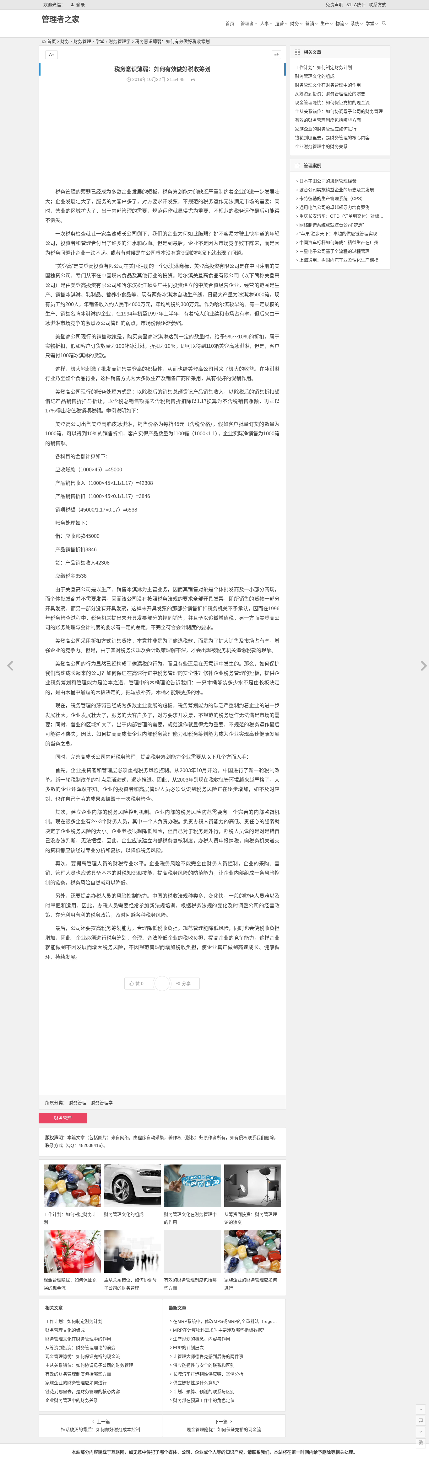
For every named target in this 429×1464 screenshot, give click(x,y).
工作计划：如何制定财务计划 (73, 1321)
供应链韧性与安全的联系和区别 (204, 1365)
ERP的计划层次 (188, 1347)
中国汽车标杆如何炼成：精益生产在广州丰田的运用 (349, 242)
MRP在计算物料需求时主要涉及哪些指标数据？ (219, 1330)
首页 (229, 23)
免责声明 (334, 4)
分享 (186, 983)
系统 (354, 23)
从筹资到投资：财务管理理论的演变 (80, 1347)
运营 (279, 23)
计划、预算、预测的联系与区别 (204, 1391)
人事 (264, 23)
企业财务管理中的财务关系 (71, 1400)
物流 (339, 23)
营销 (309, 23)
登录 (80, 4)
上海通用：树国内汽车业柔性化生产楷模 (338, 260)
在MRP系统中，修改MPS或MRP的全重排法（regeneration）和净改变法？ (246, 1321)
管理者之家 (60, 19)
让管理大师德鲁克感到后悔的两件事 (208, 1356)
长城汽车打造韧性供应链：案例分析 (208, 1373)
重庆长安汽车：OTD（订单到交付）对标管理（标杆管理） (356, 216)
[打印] (193, 79)
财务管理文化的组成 (124, 1214)
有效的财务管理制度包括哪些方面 (78, 1373)
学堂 (370, 23)
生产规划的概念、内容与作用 (201, 1338)
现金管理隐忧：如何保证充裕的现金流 (82, 1356)
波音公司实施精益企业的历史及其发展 (336, 189)
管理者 (247, 23)
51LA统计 (356, 4)
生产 (324, 23)
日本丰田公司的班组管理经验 (327, 180)
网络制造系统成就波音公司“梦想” (331, 224)
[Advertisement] (162, 135)
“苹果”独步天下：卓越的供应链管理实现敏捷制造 (347, 233)
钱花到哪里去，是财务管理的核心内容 (82, 1391)
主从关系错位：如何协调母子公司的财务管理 (89, 1365)
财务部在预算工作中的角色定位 (204, 1400)
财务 (294, 23)
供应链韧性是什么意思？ (197, 1382)
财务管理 (82, 41)
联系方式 (377, 4)
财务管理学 (120, 41)
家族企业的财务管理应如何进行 (76, 1382)
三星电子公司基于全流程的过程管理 (334, 251)
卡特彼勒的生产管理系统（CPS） (332, 198)
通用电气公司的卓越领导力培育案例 (334, 207)
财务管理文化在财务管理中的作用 (78, 1338)
